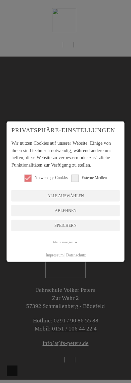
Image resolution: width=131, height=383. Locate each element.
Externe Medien (94, 177)
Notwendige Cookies (51, 177)
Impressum (54, 255)
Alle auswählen (65, 196)
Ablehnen (66, 210)
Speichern (65, 225)
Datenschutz (76, 255)
